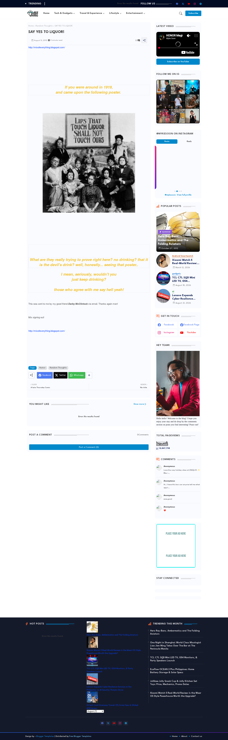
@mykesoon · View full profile (178, 195)
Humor (42, 368)
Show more (139, 404)
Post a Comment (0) (89, 447)
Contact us (196, 736)
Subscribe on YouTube (178, 62)
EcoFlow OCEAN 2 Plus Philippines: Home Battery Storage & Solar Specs (172, 671)
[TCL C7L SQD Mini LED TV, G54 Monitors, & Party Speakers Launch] (163, 278)
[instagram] (195, 4)
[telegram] (201, 4)
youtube (191, 332)
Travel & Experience (91, 13)
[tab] (46, 13)
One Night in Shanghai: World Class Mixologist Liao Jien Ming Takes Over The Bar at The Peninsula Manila (175, 646)
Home (46, 13)
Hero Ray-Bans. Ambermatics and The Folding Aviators (112, 635)
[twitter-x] (183, 4)
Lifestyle (114, 13)
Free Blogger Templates (80, 736)
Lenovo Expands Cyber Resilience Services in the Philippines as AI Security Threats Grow (182, 297)
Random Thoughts (44, 26)
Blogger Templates (45, 736)
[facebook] (177, 4)
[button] (181, 13)
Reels (189, 141)
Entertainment (134, 13)
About (184, 736)
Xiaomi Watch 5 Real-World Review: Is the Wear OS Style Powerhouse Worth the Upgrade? (186, 262)
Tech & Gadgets (63, 13)
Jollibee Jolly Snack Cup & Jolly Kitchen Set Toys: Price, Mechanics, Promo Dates (173, 683)
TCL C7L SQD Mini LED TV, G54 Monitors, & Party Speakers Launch (183, 279)
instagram (169, 332)
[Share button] (89, 375)
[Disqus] (89, 493)
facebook (169, 325)
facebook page (191, 325)
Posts (166, 141)
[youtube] (189, 4)
